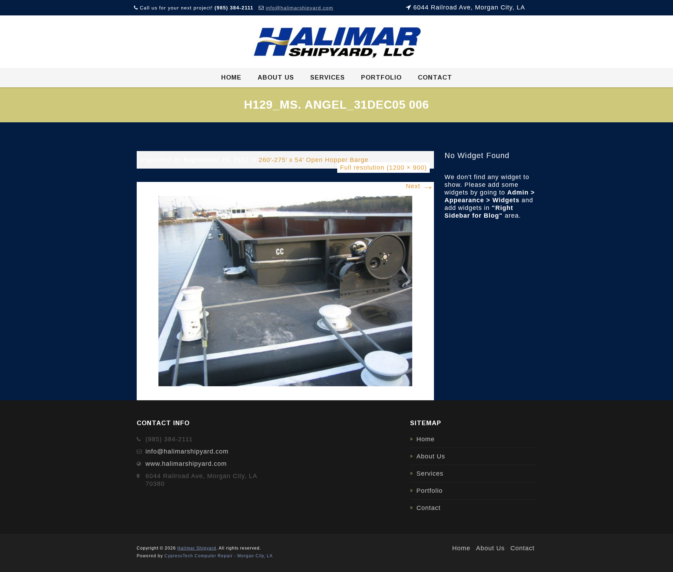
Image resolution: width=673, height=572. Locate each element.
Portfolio (381, 77)
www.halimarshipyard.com (186, 463)
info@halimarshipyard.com (299, 8)
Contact (435, 77)
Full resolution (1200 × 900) (383, 167)
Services (327, 77)
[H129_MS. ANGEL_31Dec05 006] (285, 290)
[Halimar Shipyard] (337, 42)
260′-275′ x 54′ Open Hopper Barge (313, 159)
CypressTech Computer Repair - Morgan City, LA (218, 555)
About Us (276, 77)
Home (231, 77)
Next (420, 186)
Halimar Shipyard (196, 548)
